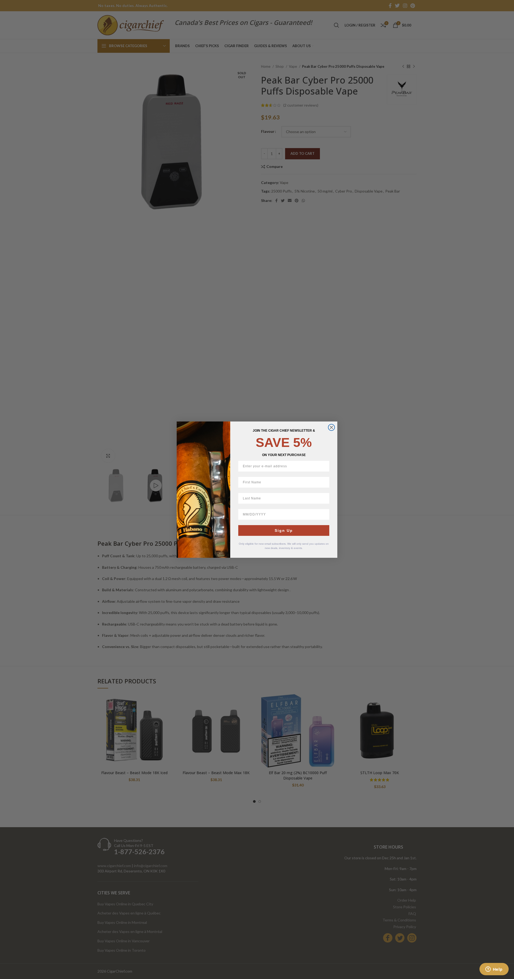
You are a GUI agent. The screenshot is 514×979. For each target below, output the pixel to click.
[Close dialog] (331, 427)
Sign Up (284, 530)
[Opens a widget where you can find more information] (494, 969)
